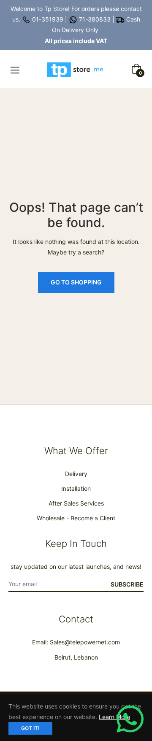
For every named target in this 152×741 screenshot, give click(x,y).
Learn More (114, 716)
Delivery (76, 473)
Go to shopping (76, 282)
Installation (76, 488)
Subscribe (127, 584)
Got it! (30, 728)
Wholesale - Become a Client (76, 518)
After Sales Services (76, 503)
